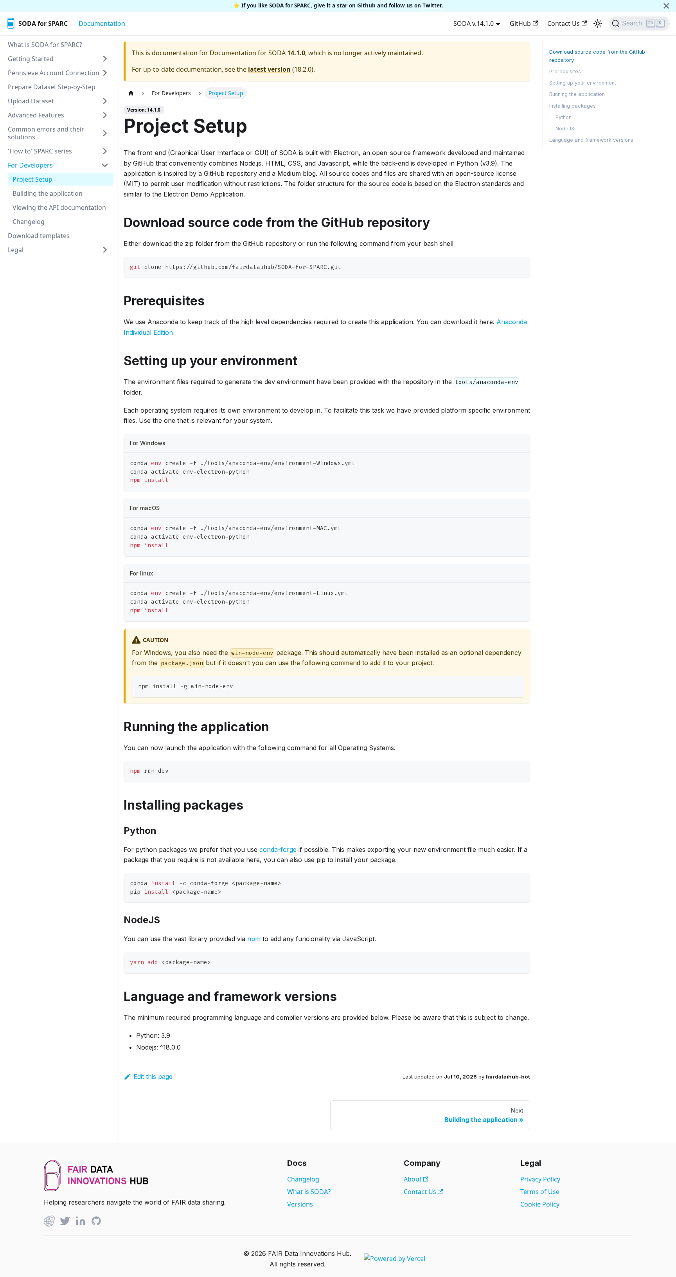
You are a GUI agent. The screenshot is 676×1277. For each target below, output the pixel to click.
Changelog (29, 221)
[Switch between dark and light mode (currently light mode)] (598, 23)
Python (564, 117)
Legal (15, 249)
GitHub (520, 23)
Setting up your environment (582, 83)
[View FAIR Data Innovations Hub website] (96, 1189)
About (413, 1179)
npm (254, 939)
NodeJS (565, 129)
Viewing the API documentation (59, 207)
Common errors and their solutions (46, 133)
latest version (269, 69)
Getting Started (31, 58)
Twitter (432, 5)
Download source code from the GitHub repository (597, 56)
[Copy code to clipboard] (520, 266)
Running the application (577, 94)
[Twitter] (64, 1222)
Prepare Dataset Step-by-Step (51, 87)
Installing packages (572, 106)
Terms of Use (539, 1191)
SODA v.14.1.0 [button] (473, 23)
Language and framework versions (591, 140)
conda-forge (278, 849)
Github (366, 5)
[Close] (666, 5)
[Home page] (131, 93)
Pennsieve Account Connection (53, 73)
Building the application (48, 193)
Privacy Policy (540, 1179)
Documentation (102, 23)
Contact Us (563, 23)
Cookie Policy (539, 1204)
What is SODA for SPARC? (45, 44)
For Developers (30, 165)
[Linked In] (80, 1222)
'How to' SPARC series (40, 151)
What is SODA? (309, 1191)
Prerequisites (565, 71)
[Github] (49, 1222)
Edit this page (153, 1076)
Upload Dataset (31, 101)
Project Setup (32, 179)
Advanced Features (36, 115)
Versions (300, 1204)
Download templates (39, 235)
